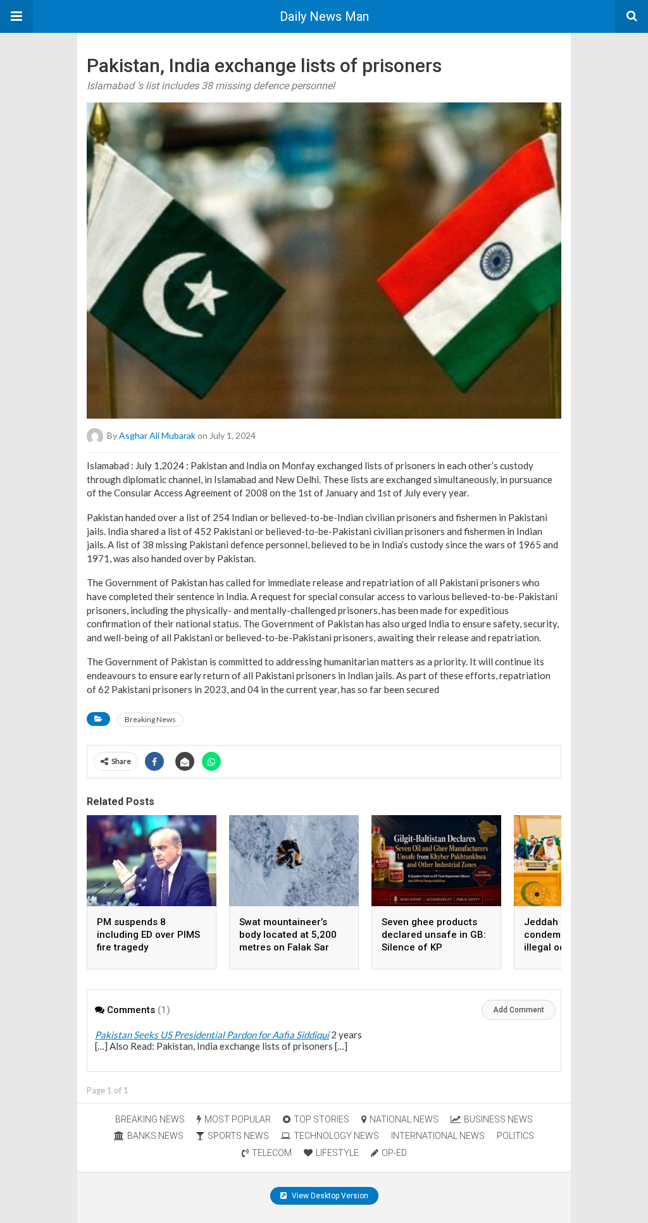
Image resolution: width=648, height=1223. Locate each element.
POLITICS (515, 1136)
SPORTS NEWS (238, 1136)
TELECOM (272, 1153)
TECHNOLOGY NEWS (336, 1136)
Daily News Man (324, 16)
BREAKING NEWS (150, 1119)
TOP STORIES (321, 1119)
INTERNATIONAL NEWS (438, 1136)
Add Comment (518, 1009)
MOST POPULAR (237, 1119)
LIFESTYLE (337, 1153)
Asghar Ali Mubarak (157, 435)
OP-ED (394, 1153)
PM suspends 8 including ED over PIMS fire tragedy (148, 934)
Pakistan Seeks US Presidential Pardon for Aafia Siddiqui (212, 1034)
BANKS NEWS (155, 1136)
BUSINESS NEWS (498, 1119)
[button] (16, 16)
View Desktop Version (329, 1195)
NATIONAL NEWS (404, 1119)
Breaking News (150, 719)
